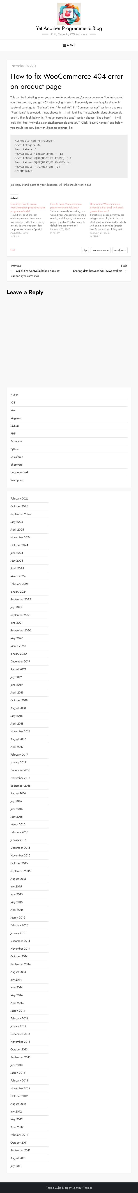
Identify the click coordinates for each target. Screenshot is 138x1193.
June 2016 (16, 809)
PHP (13, 250)
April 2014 (17, 1003)
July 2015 (16, 886)
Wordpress (16, 480)
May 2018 (16, 716)
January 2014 (18, 1026)
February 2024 (19, 584)
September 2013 (20, 1057)
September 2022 (20, 599)
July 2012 (16, 1111)
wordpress (120, 250)
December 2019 (20, 661)
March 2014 (17, 1011)
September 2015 (20, 871)
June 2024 (16, 553)
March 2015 (17, 917)
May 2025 (16, 522)
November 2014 (20, 948)
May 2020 (16, 638)
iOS (12, 402)
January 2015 (18, 933)
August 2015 (18, 879)
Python (14, 449)
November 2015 (20, 855)
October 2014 (19, 956)
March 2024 (18, 576)
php (85, 250)
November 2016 (20, 778)
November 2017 (20, 731)
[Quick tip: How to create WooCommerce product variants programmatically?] (30, 220)
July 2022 (16, 607)
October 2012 (19, 1096)
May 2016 (16, 817)
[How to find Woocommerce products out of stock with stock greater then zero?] (110, 220)
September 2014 (20, 964)
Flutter (14, 395)
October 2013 (19, 1049)
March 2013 (17, 1073)
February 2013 (19, 1080)
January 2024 (18, 592)
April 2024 (17, 568)
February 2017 (19, 755)
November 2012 (20, 1088)
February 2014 (19, 1018)
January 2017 (18, 762)
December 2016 (20, 770)
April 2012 (17, 1127)
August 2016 (18, 793)
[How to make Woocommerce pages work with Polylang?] (70, 218)
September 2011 (20, 1150)
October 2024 (19, 545)
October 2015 (19, 863)
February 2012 (19, 1135)
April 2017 (16, 747)
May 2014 (16, 995)
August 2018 (18, 708)
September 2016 (20, 786)
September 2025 (20, 514)
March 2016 (17, 824)
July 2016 (16, 801)
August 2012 (18, 1104)
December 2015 (20, 848)
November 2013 (20, 1042)
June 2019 (16, 685)
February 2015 (19, 925)
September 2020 (20, 630)
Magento (15, 418)
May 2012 (16, 1119)
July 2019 (16, 677)
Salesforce (16, 457)
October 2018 (19, 700)
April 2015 (17, 910)
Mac (13, 410)
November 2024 (20, 537)
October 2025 (19, 506)
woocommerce (101, 250)
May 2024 (16, 561)
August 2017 (18, 739)
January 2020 (18, 654)
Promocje (16, 441)
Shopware (16, 465)
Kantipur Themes (82, 1188)
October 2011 (18, 1142)
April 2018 (17, 723)
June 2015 (16, 894)
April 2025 (17, 529)
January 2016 (18, 840)
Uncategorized (19, 472)
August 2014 (18, 972)
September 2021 (20, 615)
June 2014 (16, 987)
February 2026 (19, 498)
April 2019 (17, 692)
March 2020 (18, 646)
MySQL (14, 426)
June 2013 (16, 1065)
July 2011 (15, 1166)
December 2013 (20, 1034)
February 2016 (19, 832)
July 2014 (16, 980)
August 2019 (18, 669)
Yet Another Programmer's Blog (69, 28)
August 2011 (18, 1158)
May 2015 (16, 902)
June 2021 (16, 623)
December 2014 (20, 941)
